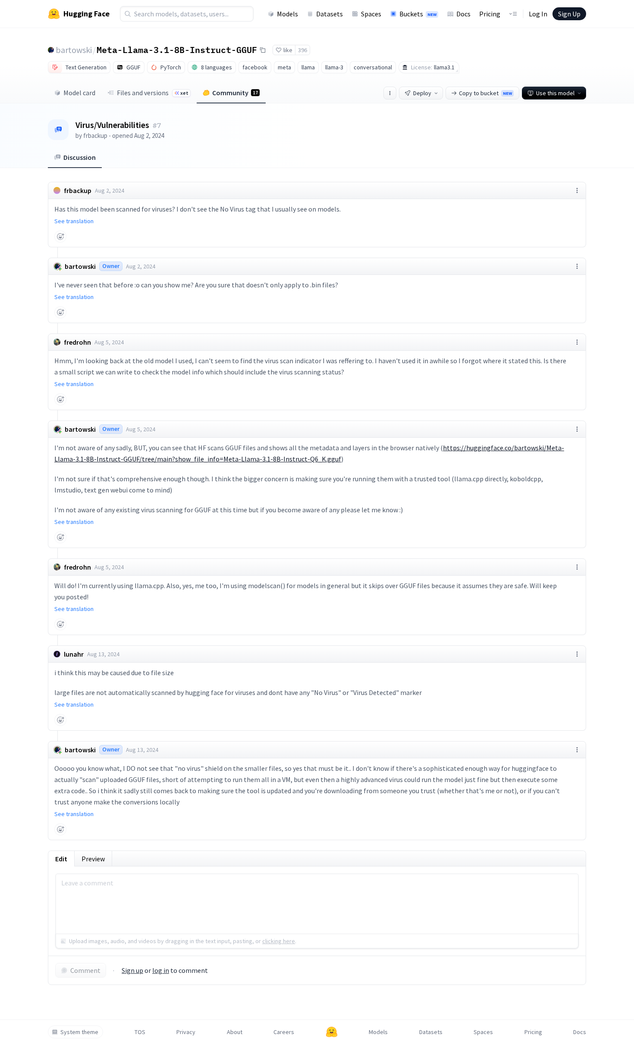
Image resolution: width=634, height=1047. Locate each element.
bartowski (74, 49)
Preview (93, 858)
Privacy (185, 1032)
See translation (74, 221)
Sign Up (569, 13)
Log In (538, 13)
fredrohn (77, 342)
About (234, 1032)
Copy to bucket (485, 93)
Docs (463, 13)
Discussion (79, 157)
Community (235, 92)
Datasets (329, 13)
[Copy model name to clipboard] (263, 50)
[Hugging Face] (332, 1032)
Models (287, 13)
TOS (140, 1032)
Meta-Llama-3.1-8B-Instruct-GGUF (177, 49)
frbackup (95, 135)
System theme (79, 1032)
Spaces (371, 13)
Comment (85, 970)
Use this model (555, 93)
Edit (61, 858)
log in (160, 970)
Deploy (422, 93)
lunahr (74, 654)
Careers (283, 1032)
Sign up (132, 970)
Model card (79, 92)
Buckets (417, 13)
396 (302, 50)
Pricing (489, 13)
